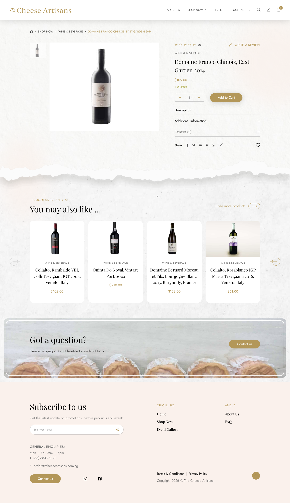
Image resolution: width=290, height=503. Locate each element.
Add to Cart (226, 97)
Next (276, 262)
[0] (278, 9)
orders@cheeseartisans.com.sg (56, 465)
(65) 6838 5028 (44, 458)
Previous (14, 262)
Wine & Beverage (70, 31)
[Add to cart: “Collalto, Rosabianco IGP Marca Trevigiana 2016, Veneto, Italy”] (220, 239)
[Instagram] (85, 479)
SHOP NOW (45, 31)
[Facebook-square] (99, 479)
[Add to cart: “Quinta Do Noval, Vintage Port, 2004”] (103, 239)
